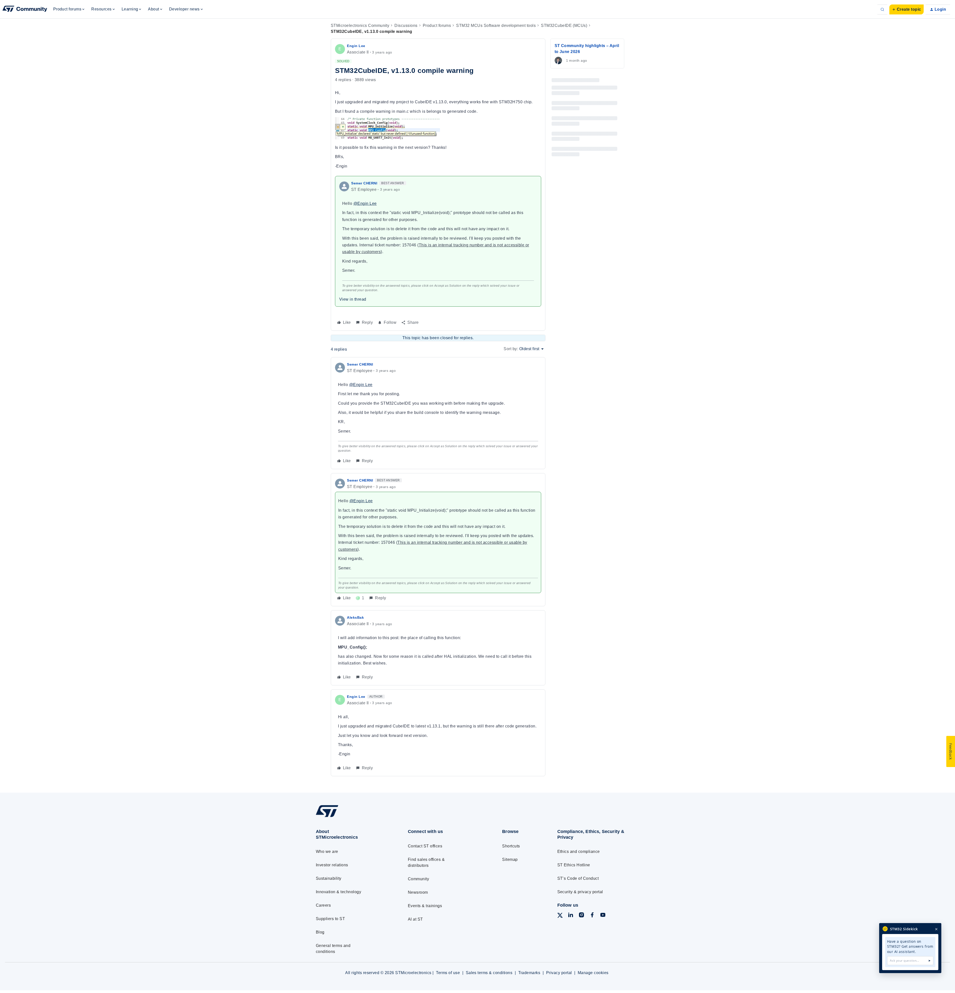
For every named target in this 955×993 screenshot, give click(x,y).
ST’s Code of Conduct (578, 878)
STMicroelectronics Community (360, 25)
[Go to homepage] (352, 817)
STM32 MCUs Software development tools (496, 25)
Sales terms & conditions (489, 973)
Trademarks (529, 973)
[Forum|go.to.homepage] (24, 9)
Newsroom (418, 892)
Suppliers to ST (330, 919)
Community (418, 879)
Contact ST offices (425, 846)
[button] (906, 9)
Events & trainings (425, 906)
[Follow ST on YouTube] (603, 916)
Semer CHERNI (364, 183)
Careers (323, 905)
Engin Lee (356, 46)
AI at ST (415, 919)
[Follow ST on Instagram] (581, 916)
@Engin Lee (365, 203)
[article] (438, 413)
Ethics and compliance (578, 851)
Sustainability (328, 878)
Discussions (405, 25)
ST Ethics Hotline (573, 865)
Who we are (327, 851)
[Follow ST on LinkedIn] (570, 916)
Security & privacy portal (580, 892)
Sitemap (510, 859)
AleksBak (355, 617)
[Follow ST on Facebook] (592, 916)
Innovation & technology (338, 892)
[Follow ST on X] (560, 916)
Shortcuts (511, 846)
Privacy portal (559, 973)
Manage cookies (593, 973)
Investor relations (332, 865)
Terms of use (448, 973)
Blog (320, 932)
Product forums (437, 25)
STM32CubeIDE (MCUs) (564, 25)
